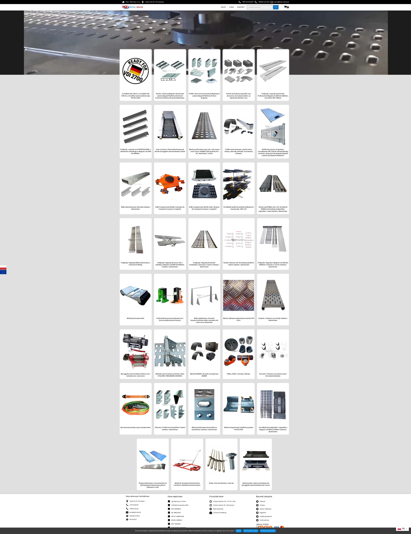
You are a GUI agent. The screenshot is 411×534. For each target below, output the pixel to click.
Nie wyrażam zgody (251, 531)
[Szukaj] (275, 7)
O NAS (231, 7)
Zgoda (238, 531)
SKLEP (223, 7)
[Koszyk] (286, 7)
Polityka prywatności (268, 531)
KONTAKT (241, 7)
